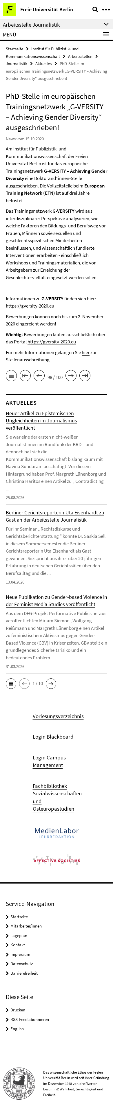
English (17, 1028)
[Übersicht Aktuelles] (11, 376)
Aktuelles (43, 63)
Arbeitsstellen (80, 56)
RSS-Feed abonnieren (29, 1019)
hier (86, 352)
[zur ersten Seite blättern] (25, 376)
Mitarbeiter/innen (26, 926)
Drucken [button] (17, 1010)
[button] (11, 683)
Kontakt (17, 944)
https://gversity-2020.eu (30, 306)
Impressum (20, 954)
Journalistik (16, 63)
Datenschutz (21, 963)
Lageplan (18, 935)
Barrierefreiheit (24, 973)
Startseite (14, 48)
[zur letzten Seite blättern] (84, 376)
